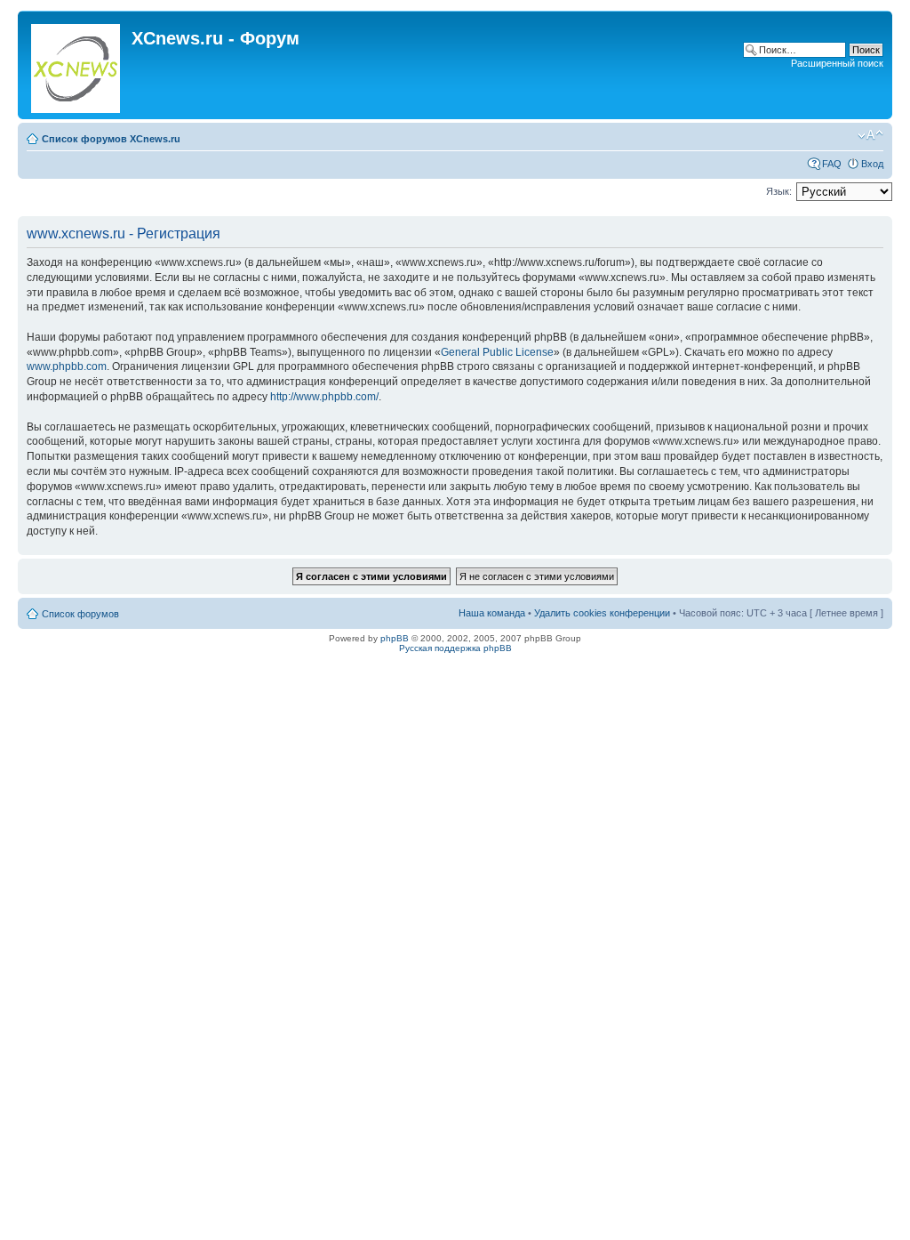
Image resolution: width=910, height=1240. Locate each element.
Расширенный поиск (837, 63)
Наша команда (492, 613)
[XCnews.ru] (77, 65)
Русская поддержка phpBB (455, 648)
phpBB (394, 638)
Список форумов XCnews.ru (111, 138)
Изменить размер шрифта (870, 135)
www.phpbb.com (67, 366)
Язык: (779, 191)
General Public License (497, 352)
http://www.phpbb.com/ (324, 397)
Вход (872, 163)
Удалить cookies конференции (602, 613)
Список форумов (80, 613)
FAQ (832, 163)
